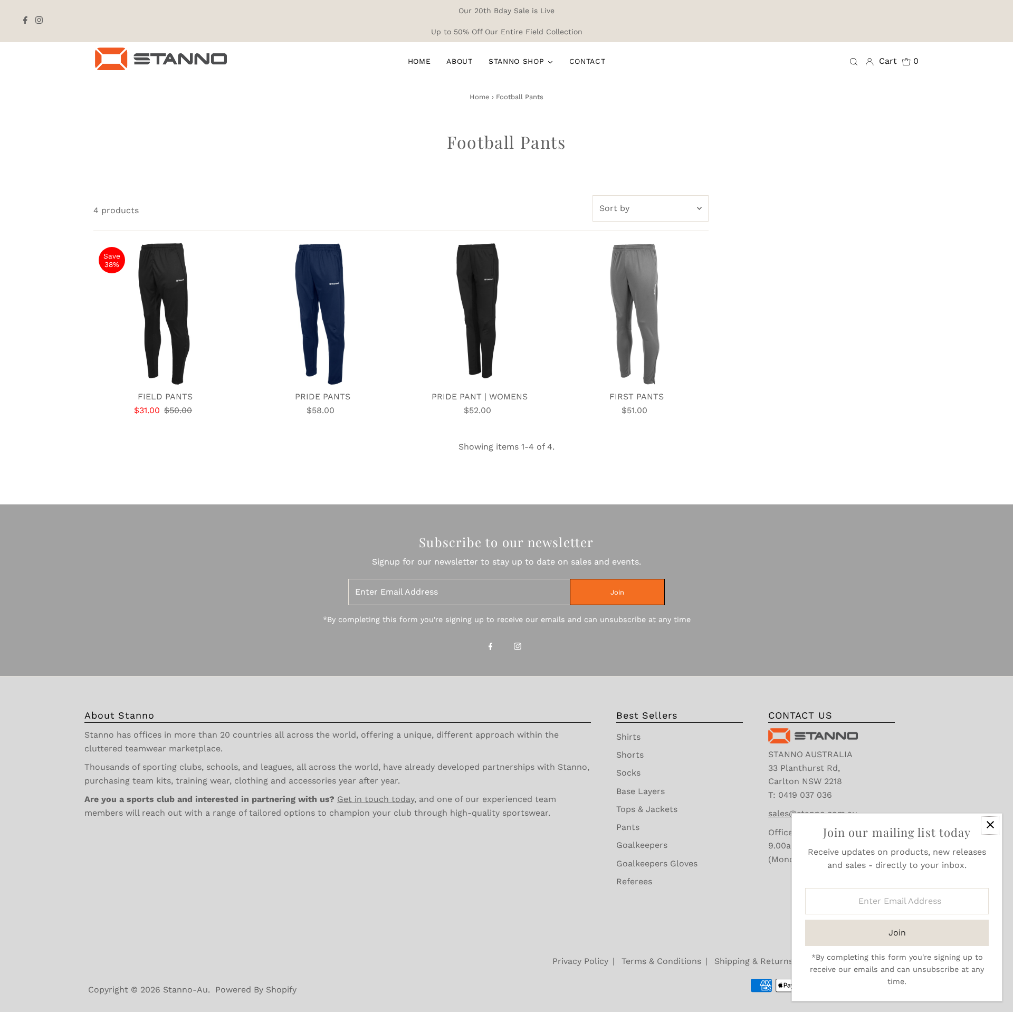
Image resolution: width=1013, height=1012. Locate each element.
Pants (627, 827)
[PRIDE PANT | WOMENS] (479, 314)
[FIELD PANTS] (165, 314)
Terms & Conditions (661, 961)
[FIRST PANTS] (637, 314)
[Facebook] (25, 21)
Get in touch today (375, 799)
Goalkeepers (641, 845)
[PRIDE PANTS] (323, 314)
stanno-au (185, 990)
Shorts (630, 755)
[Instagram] (39, 21)
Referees (634, 881)
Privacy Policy (580, 961)
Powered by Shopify (256, 990)
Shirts (628, 737)
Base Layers (640, 791)
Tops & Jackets (646, 809)
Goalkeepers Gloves (656, 863)
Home (480, 97)
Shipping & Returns (753, 961)
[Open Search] (854, 61)
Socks (628, 773)
